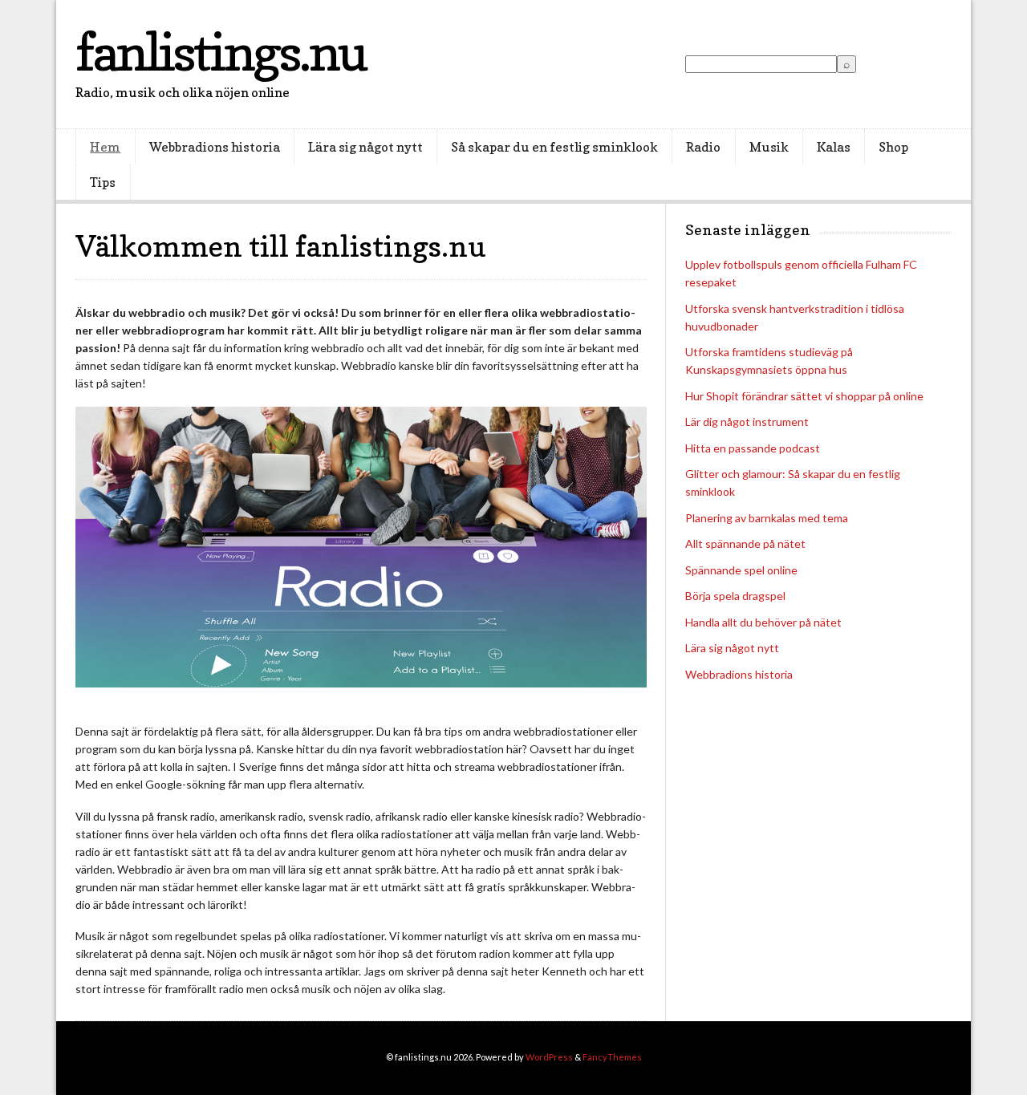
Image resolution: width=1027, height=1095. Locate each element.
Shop (893, 147)
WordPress (549, 1057)
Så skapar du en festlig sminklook (554, 147)
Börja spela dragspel (735, 595)
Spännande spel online (741, 570)
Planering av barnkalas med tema (766, 518)
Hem (105, 147)
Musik (769, 147)
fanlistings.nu (220, 52)
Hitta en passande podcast (752, 448)
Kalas (833, 147)
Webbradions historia (214, 147)
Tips (103, 182)
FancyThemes (612, 1057)
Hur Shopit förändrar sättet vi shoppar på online (804, 396)
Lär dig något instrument (747, 421)
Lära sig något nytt (365, 147)
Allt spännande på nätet (745, 543)
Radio (703, 147)
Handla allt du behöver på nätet (763, 622)
